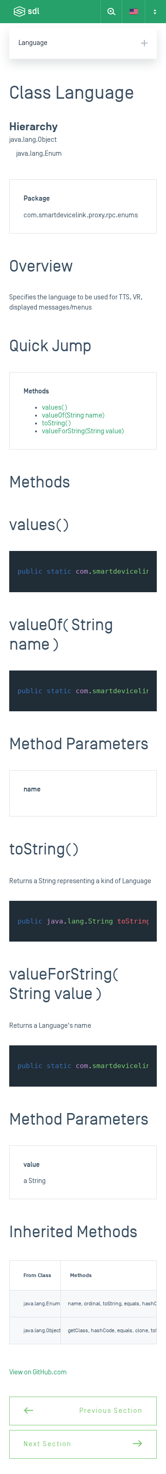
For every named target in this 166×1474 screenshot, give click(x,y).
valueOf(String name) (73, 415)
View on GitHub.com (38, 1372)
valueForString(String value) (83, 431)
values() (54, 407)
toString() (56, 423)
